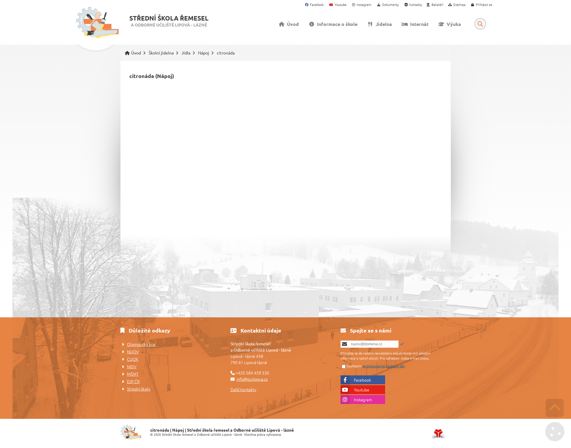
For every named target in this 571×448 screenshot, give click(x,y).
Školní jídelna (161, 53)
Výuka (452, 24)
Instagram (363, 399)
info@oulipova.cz (252, 379)
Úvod (97, 23)
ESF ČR (133, 381)
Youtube (361, 390)
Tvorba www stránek (438, 433)
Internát (418, 24)
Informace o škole (336, 24)
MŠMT (133, 374)
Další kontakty (243, 389)
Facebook (362, 380)
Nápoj (203, 53)
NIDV (132, 366)
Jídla (185, 53)
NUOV (133, 352)
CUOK (132, 359)
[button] (482, 5)
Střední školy (138, 389)
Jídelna (382, 24)
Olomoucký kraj (141, 344)
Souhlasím (354, 365)
